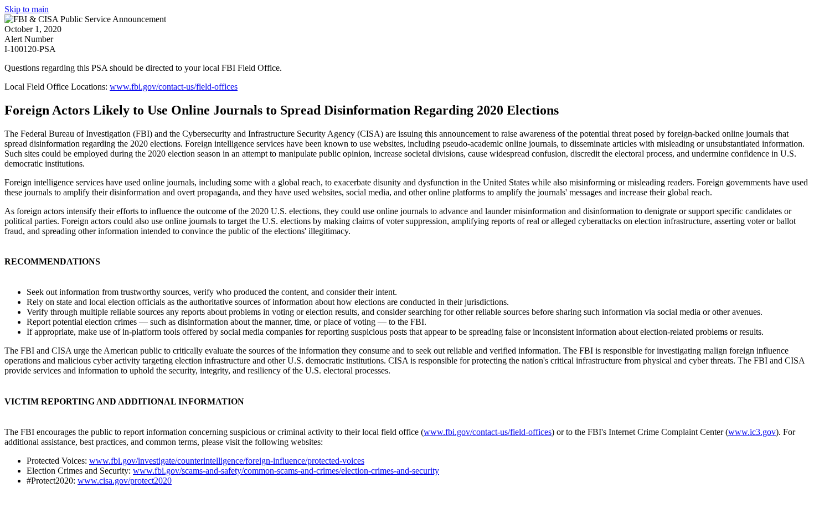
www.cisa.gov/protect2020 (125, 480)
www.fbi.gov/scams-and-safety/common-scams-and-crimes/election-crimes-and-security (286, 470)
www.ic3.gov (752, 432)
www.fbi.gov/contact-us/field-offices (174, 86)
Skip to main (26, 9)
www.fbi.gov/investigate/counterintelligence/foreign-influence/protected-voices (226, 460)
